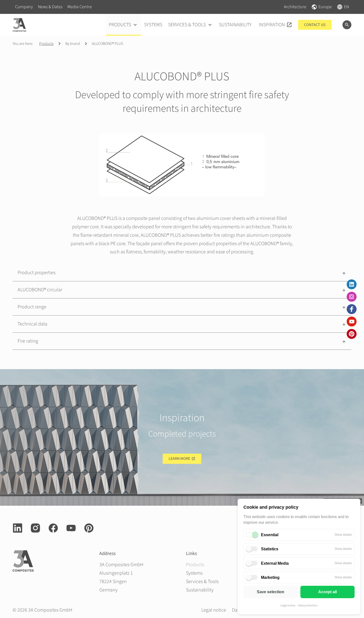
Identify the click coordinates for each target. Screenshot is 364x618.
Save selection (270, 592)
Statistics (269, 549)
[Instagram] (352, 297)
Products (46, 43)
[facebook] (352, 309)
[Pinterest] (352, 334)
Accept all (327, 592)
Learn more (179, 458)
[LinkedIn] (352, 284)
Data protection (308, 605)
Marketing (270, 577)
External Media (275, 563)
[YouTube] (352, 321)
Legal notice (287, 605)
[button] (182, 272)
